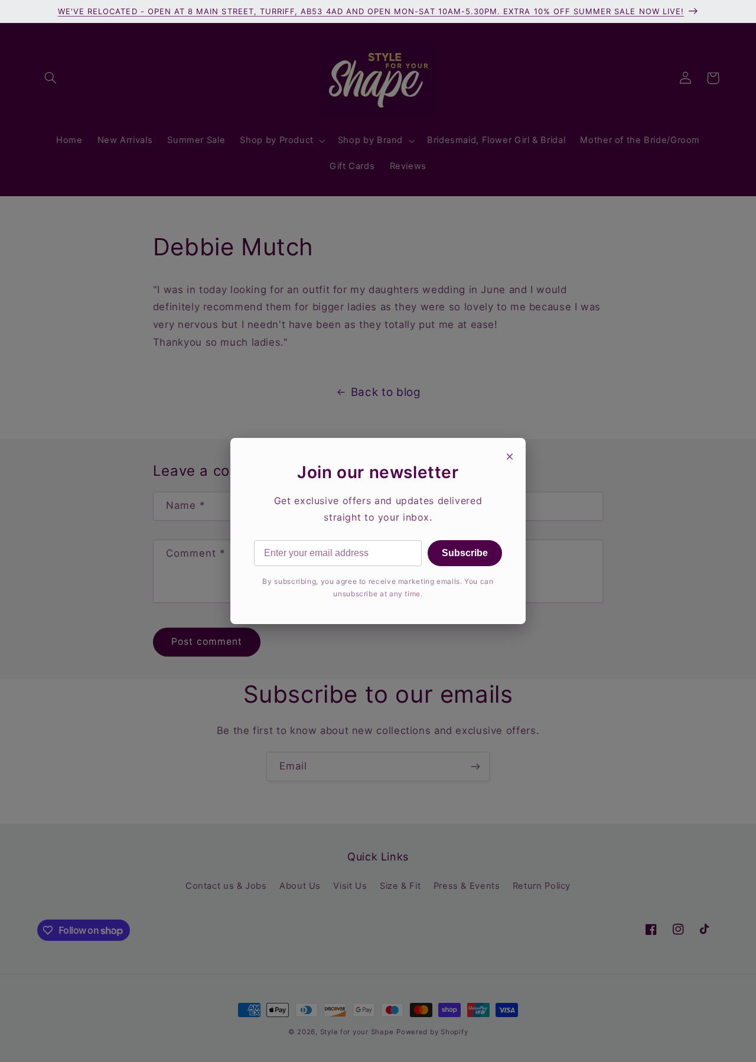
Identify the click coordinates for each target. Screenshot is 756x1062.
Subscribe (465, 553)
